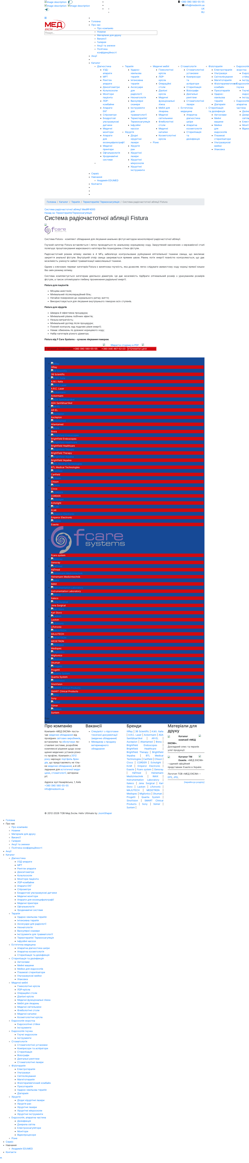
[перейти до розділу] (194, 782)
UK (202, 8)
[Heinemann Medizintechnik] (67, 573)
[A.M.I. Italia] (58, 377)
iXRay (54, 367)
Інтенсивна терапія (28, 920)
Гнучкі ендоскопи (27, 1034)
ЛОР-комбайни (25, 882)
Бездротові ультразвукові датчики (111, 122)
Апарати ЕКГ (24, 885)
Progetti (55, 669)
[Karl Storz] (57, 608)
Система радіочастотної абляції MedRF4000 (70, 209)
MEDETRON (57, 641)
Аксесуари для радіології (31, 923)
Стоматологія (188, 66)
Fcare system (58, 555)
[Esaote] (56, 520)
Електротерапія (223, 69)
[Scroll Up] (1, 1157)
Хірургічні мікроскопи (29, 1110)
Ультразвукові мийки (29, 975)
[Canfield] (56, 470)
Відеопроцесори (26, 1134)
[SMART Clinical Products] (65, 687)
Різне (156, 142)
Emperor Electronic (61, 517)
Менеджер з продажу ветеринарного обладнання (103, 745)
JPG (175, 777)
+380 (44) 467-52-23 (113, 348)
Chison (55, 481)
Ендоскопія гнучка (22, 1031)
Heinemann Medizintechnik (65, 576)
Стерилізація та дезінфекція (33, 955)
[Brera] (55, 427)
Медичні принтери (27, 903)
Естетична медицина (24, 944)
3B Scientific (58, 374)
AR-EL (54, 410)
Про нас (96, 24)
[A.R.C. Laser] (58, 385)
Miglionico (56, 655)
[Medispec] (57, 644)
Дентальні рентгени (28, 1058)
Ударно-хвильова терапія (136, 73)
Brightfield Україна (61, 460)
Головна (96, 21)
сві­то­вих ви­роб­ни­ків (68, 738)
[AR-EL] (55, 406)
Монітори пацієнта (28, 878)
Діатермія (219, 104)
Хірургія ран (24, 1103)
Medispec (56, 648)
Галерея (101, 42)
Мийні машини (25, 965)
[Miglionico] (58, 651)
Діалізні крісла (25, 996)
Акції (94, 55)
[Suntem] (56, 709)
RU (202, 12)
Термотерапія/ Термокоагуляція (35, 937)
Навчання (96, 176)
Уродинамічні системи (30, 910)
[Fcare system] (88, 539)
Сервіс (95, 173)
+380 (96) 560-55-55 (192, 1)
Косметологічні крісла (30, 1017)
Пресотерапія (222, 90)
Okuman (55, 662)
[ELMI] (55, 506)
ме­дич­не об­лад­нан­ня (61, 734)
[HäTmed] (56, 565)
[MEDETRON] (58, 637)
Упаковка (219, 149)
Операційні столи (27, 993)
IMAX (54, 584)
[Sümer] (55, 701)
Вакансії (101, 38)
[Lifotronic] (57, 623)
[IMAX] (55, 580)
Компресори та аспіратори (32, 1048)
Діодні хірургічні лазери (136, 139)
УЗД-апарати (24, 861)
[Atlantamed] (58, 420)
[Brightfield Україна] (62, 456)
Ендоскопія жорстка (23, 1020)
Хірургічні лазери (27, 1107)
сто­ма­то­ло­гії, (59, 772)
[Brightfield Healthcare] (64, 442)
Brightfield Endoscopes (63, 438)
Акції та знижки (106, 45)
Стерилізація (193, 87)
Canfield (55, 474)
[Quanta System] (60, 673)
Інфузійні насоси (26, 941)
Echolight (56, 503)
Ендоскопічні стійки (28, 1024)
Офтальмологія (111, 152)
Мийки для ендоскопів (30, 968)
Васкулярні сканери (28, 930)
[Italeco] (56, 594)
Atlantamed (57, 424)
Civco (54, 488)
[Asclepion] (57, 413)
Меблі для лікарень (28, 1003)
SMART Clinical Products (64, 691)
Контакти (96, 183)
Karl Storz (56, 612)
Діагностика (104, 66)
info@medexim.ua (194, 5)
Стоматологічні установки (32, 1044)
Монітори (22, 1131)
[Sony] (55, 694)
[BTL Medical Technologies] (66, 463)
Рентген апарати (26, 868)
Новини (101, 31)
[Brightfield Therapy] (62, 449)
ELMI (53, 510)
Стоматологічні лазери (30, 1062)
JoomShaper (105, 813)
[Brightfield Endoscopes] (65, 435)
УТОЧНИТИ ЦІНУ (191, 230)
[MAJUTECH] (58, 630)
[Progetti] (56, 666)
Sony (53, 698)
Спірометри (110, 114)
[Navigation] (46, 17)
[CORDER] (57, 492)
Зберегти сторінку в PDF (124, 345)
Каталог (95, 62)
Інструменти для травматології (35, 934)
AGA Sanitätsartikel (61, 403)
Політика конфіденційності (27, 847)
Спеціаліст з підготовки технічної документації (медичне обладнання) (104, 735)
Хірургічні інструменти (30, 1114)
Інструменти (24, 1027)
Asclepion (56, 417)
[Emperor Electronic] (62, 513)
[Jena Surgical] (59, 601)
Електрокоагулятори (29, 1127)
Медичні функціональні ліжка (167, 101)
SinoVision (56, 684)
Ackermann (57, 395)
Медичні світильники (29, 1006)
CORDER (56, 495)
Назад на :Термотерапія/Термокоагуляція (68, 212)
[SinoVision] (58, 680)
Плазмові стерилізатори (31, 972)
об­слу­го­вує (68, 741)
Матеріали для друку (109, 35)
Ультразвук (220, 73)
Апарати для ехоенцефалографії (35, 899)
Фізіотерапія (215, 66)
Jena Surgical (58, 605)
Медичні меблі (161, 66)
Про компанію (105, 28)
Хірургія (129, 132)
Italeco (54, 598)
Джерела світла (26, 1124)
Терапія (129, 66)
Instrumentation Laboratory (66, 591)
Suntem (55, 712)
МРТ (105, 76)
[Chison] (56, 477)
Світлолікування (223, 76)
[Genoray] (57, 558)
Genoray (55, 562)
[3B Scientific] (59, 370)
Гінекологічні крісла (28, 986)
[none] (56, 1)
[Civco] (55, 485)
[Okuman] (56, 658)
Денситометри (111, 87)
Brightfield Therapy (61, 453)
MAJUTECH (57, 634)
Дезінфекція (24, 1120)
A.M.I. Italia (57, 381)
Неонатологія (138, 97)
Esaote (55, 524)
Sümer (54, 705)
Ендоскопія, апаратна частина (29, 1117)
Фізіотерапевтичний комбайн (34, 1082)
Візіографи (192, 90)
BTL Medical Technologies (65, 467)
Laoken (55, 619)
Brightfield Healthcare (63, 445)
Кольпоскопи (110, 90)
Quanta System (59, 676)
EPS (170, 777)
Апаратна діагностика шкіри (193, 118)
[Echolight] (57, 499)
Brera (54, 431)
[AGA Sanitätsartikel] (62, 399)
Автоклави (220, 114)
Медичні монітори (27, 896)
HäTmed (55, 569)
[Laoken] (56, 616)
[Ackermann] (58, 392)
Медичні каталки (26, 1013)
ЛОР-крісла (23, 989)
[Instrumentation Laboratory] (67, 587)
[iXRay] (55, 363)
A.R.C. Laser (57, 388)
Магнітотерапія (223, 80)
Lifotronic (56, 626)
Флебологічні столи (28, 1010)
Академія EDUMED (107, 180)
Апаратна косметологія (30, 951)
